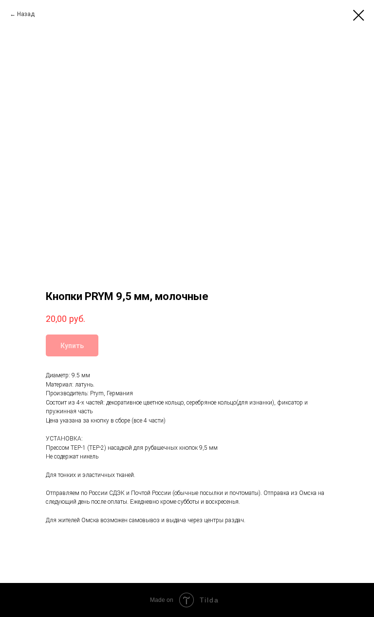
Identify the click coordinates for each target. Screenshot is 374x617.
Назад (26, 14)
